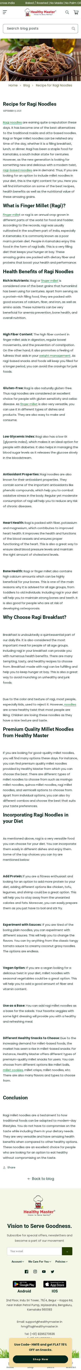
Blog (26, 85)
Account (17, 1261)
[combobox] (40, 28)
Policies (60, 1261)
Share (11, 1167)
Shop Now (40, 1359)
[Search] (67, 12)
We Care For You (38, 1261)
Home (13, 85)
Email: (21, 1322)
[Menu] (5, 12)
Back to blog (43, 1178)
